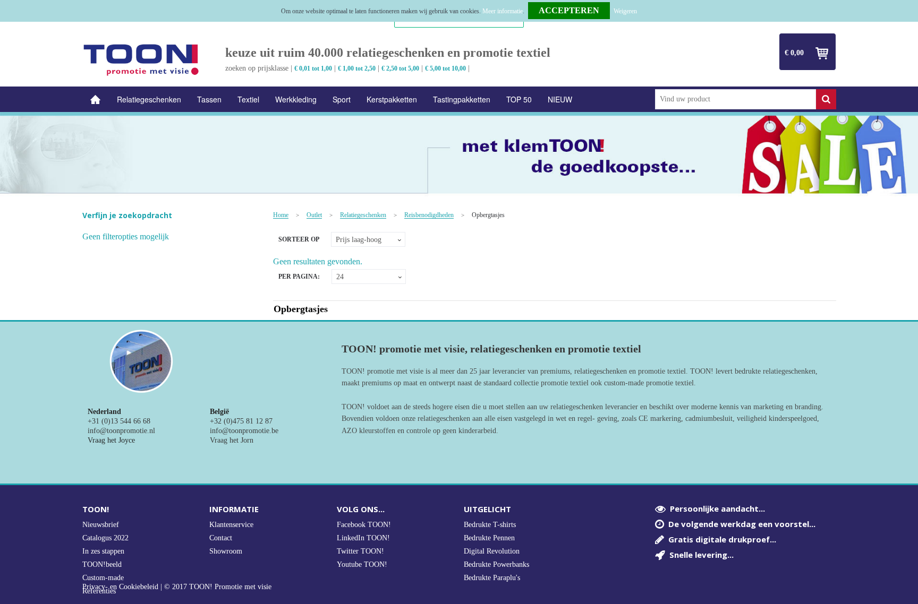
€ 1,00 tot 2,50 (357, 68)
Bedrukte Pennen (489, 538)
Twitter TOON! (360, 551)
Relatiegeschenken (149, 99)
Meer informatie (502, 11)
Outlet (314, 215)
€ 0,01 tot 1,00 (313, 68)
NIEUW (560, 99)
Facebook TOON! (364, 525)
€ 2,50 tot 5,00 (400, 68)
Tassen (209, 99)
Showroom (225, 551)
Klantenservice (231, 525)
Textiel (248, 99)
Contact (220, 538)
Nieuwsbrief (100, 525)
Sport (342, 99)
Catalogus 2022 (105, 538)
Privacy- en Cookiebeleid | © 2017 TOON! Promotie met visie (176, 587)
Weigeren (625, 11)
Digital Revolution (492, 551)
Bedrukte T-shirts (490, 525)
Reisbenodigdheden (429, 215)
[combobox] (735, 99)
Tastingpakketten (461, 99)
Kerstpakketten (392, 99)
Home (95, 99)
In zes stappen (103, 551)
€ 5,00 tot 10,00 (445, 68)
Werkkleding (296, 99)
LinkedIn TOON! (363, 538)
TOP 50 (519, 99)
